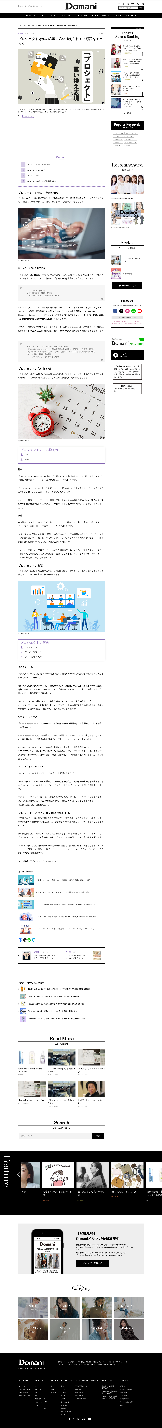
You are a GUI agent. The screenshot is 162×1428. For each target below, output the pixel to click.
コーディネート (23, 1386)
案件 (27, 459)
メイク (37, 1386)
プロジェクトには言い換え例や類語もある (41, 181)
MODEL (94, 15)
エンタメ (63, 1392)
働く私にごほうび (131, 139)
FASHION (30, 15)
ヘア (36, 1392)
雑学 (52, 1386)
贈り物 (63, 1414)
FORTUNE (107, 15)
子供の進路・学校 (80, 1399)
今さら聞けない (28, 116)
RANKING (131, 15)
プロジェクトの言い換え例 (36, 170)
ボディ (37, 1395)
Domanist (117, 145)
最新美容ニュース (40, 1399)
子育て (63, 1399)
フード (63, 1389)
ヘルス (63, 1395)
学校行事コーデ (80, 1389)
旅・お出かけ (65, 1402)
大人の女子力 (118, 139)
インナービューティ (41, 1408)
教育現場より (79, 1392)
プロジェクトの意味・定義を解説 (38, 165)
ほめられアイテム (131, 142)
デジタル (53, 1392)
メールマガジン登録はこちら (127, 317)
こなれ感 (117, 136)
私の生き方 (64, 1408)
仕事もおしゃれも (132, 133)
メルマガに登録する (92, 1263)
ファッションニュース (25, 1395)
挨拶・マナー (36, 25)
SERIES (119, 15)
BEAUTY (43, 15)
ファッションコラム (24, 1389)
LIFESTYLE (66, 15)
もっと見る (127, 113)
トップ (20, 25)
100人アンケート (66, 1411)
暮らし (63, 1386)
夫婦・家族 (64, 1405)
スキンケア (38, 1389)
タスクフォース (31, 647)
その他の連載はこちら (127, 285)
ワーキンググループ (33, 652)
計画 (27, 455)
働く (25, 25)
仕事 (29, 25)
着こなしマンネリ (128, 136)
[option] (37, 1182)
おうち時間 (127, 145)
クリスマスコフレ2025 (41, 1402)
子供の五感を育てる (81, 1386)
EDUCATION (81, 15)
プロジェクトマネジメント (35, 657)
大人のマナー (118, 142)
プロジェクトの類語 (33, 176)
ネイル (37, 1405)
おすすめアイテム (24, 1392)
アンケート (126, 354)
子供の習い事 (79, 1395)
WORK (54, 15)
